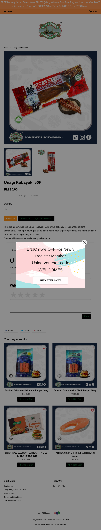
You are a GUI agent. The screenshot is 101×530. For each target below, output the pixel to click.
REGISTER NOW (50, 280)
